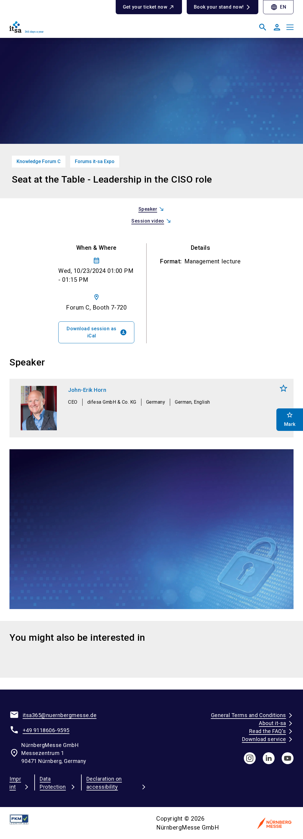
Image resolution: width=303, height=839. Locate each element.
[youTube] (288, 758)
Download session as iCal (97, 332)
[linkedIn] (269, 758)
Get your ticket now (145, 7)
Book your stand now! (219, 7)
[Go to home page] (78, 29)
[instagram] (250, 758)
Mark (283, 388)
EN (278, 7)
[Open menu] (290, 27)
